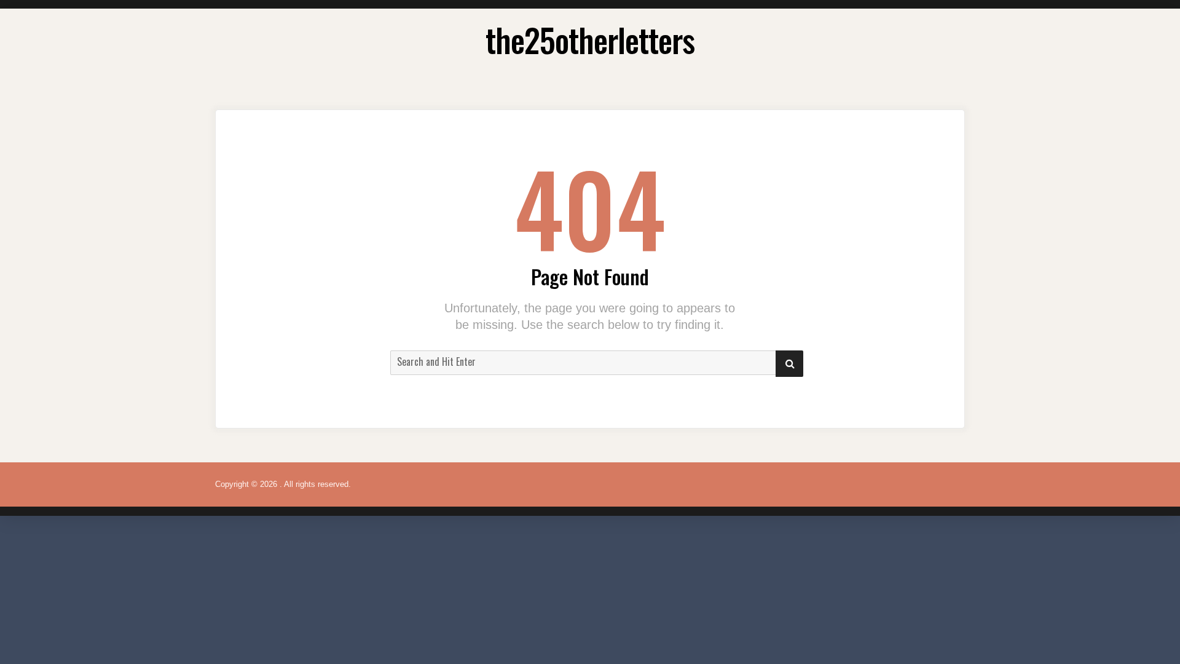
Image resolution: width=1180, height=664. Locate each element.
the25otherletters (590, 39)
